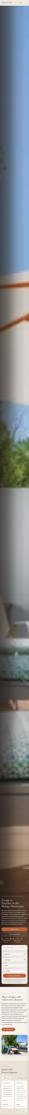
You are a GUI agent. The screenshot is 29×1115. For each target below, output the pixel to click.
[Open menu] (26, 2)
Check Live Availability (14, 975)
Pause (25, 1077)
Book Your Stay (14, 929)
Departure (6, 957)
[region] (14, 1094)
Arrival (5, 951)
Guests (5, 962)
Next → (24, 1110)
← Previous (6, 1077)
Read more (5, 1100)
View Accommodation (14, 934)
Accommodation (7, 968)
